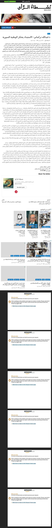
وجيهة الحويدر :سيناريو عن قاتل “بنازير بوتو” (11, 200)
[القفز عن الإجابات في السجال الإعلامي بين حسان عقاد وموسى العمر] (45, 219)
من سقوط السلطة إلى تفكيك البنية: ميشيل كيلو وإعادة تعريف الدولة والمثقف (32, 233)
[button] (49, 27)
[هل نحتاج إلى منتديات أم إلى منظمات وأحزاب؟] (20, 219)
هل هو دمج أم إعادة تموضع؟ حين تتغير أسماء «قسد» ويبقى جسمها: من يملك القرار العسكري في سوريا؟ (38, 260)
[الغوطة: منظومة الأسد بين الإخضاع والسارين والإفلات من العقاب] (38, 273)
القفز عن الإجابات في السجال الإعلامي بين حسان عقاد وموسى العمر (45, 233)
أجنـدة (36, 224)
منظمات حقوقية (38, 279)
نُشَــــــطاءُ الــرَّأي (34, 6)
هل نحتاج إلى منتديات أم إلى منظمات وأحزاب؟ (20, 232)
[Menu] (49, 27)
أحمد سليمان (47, 226)
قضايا (33, 226)
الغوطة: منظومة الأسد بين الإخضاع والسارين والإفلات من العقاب (40, 283)
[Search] (15, 27)
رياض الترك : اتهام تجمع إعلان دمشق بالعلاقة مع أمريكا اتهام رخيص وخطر (39, 201)
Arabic (6, 1)
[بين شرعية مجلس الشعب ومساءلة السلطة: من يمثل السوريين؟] (13, 249)
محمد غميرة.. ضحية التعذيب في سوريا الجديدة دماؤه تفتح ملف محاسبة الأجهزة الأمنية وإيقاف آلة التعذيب (14, 284)
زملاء (48, 33)
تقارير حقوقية (42, 255)
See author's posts (21, 187)
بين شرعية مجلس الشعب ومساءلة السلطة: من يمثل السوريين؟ (14, 260)
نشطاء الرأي (46, 40)
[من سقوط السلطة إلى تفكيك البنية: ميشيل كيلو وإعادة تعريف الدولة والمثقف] (32, 219)
